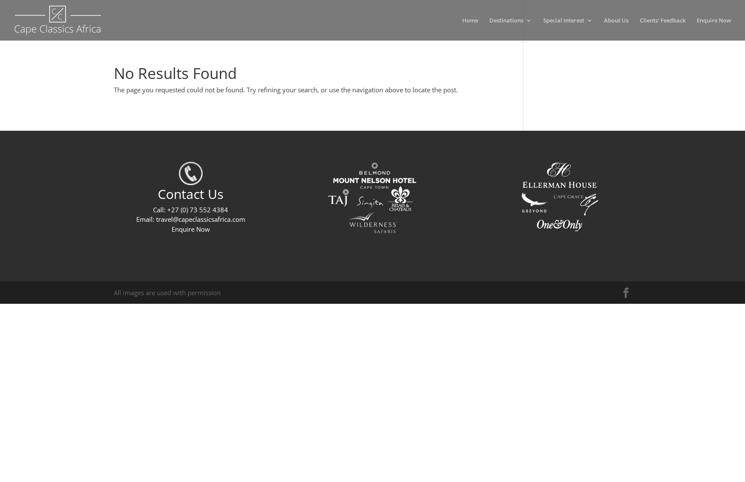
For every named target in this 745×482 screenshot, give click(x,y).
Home (470, 20)
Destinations (506, 20)
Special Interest (563, 20)
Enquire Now (714, 20)
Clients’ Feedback (663, 20)
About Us (616, 20)
